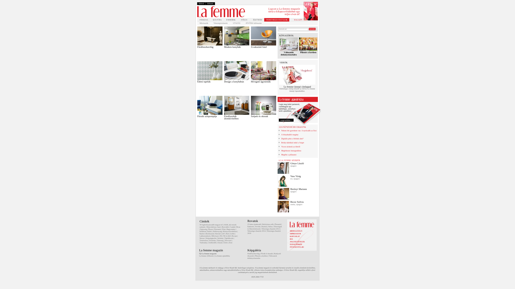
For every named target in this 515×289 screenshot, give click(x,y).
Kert (227, 234)
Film (223, 229)
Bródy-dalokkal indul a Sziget (292, 143)
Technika (212, 240)
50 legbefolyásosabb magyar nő (211, 225)
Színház (220, 238)
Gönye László (297, 163)
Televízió (228, 240)
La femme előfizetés (206, 256)
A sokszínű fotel (259, 47)
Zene (230, 243)
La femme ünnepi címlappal (297, 86)
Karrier (202, 234)
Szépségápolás (211, 238)
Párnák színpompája (207, 116)
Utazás (220, 243)
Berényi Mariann (298, 189)
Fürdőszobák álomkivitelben (231, 117)
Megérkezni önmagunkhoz (291, 151)
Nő (221, 236)
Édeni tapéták (204, 81)
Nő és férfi (227, 236)
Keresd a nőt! (220, 234)
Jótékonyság (217, 231)
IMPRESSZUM (295, 234)
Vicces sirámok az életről (290, 147)
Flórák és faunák (267, 254)
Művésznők (204, 23)
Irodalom (203, 231)
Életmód (278, 224)
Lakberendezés (205, 236)
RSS (291, 239)
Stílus (270, 227)
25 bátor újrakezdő (254, 224)
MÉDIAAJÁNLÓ (296, 231)
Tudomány (203, 243)
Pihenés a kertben (308, 52)
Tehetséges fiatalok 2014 (256, 231)
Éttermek (217, 229)
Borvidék (225, 227)
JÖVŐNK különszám (254, 23)
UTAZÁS (236, 23)
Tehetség (220, 240)
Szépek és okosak (259, 116)
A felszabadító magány (289, 135)
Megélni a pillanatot (288, 155)
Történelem (204, 240)
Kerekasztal (210, 234)
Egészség (203, 229)
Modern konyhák (232, 47)
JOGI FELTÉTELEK (297, 242)
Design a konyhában (234, 81)
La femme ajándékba (222, 256)
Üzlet (226, 243)
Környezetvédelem (230, 231)
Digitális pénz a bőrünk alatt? (292, 139)
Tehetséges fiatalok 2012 (271, 229)
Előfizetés (210, 4)
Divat (238, 227)
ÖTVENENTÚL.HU (297, 247)
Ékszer (210, 229)
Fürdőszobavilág (205, 47)
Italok (209, 231)
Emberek (250, 227)
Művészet (215, 236)
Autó (219, 227)
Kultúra (264, 227)
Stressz (202, 238)
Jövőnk (257, 227)
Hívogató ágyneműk (261, 81)
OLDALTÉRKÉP (296, 244)
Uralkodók (212, 243)
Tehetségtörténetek (221, 23)
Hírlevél (201, 4)
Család (232, 227)
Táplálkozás (229, 238)
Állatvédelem (211, 227)
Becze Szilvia (297, 202)
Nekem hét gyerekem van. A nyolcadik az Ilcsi (299, 131)
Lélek (232, 234)
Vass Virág (295, 176)
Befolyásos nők (268, 224)
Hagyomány (231, 229)
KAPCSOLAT (295, 236)
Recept (234, 236)
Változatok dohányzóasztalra (289, 53)
